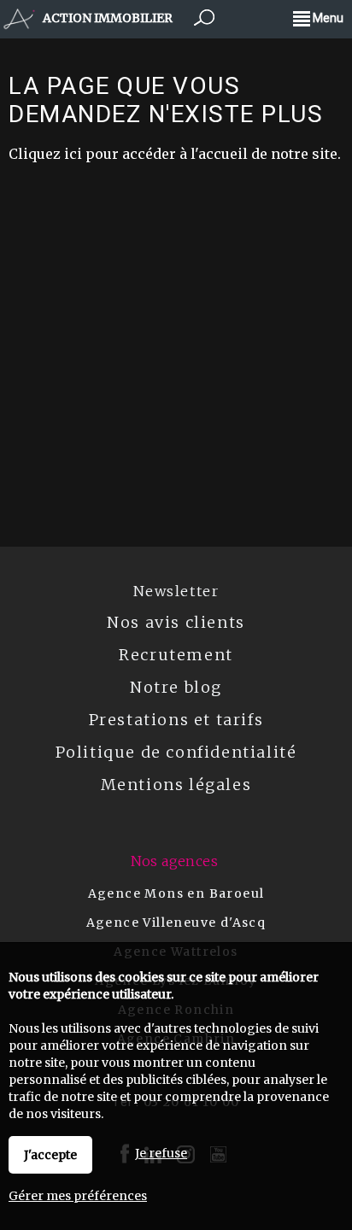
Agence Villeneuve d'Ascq (176, 922)
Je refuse (161, 1153)
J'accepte (50, 1155)
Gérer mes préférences (78, 1196)
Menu (326, 18)
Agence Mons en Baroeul (176, 893)
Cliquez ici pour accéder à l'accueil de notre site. (175, 153)
